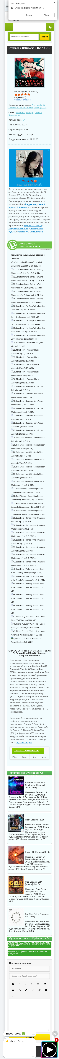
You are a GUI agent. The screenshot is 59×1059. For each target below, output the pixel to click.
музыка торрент (24, 742)
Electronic (20, 112)
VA (24, 120)
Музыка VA (22, 231)
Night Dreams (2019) (35, 819)
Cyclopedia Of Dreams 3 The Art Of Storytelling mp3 (29, 945)
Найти (44, 36)
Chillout (38, 112)
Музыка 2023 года (33, 225)
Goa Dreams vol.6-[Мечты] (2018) (34, 883)
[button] (13, 984)
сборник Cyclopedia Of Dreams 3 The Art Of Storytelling (27, 952)
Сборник (34, 837)
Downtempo (14, 115)
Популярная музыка (18, 228)
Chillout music (36, 231)
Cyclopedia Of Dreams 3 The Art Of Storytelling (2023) (27, 106)
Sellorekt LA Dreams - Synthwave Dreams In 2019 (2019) (35, 785)
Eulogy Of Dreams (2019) (37, 852)
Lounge (29, 112)
